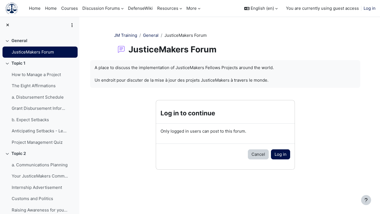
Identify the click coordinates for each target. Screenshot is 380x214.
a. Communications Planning (40, 164)
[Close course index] (7, 25)
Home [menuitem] (35, 8)
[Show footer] (366, 200)
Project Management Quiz (37, 142)
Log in (370, 8)
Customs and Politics (32, 198)
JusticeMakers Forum (33, 52)
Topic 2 (18, 153)
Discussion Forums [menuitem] (101, 8)
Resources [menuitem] (167, 8)
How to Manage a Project (36, 74)
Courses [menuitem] (69, 8)
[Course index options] (72, 25)
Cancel (258, 154)
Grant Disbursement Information (40, 108)
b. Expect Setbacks (30, 119)
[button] (261, 8)
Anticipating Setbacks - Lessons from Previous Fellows (40, 130)
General (19, 40)
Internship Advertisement (37, 187)
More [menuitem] (191, 8)
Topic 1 (18, 63)
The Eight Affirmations (34, 85)
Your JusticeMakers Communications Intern (40, 176)
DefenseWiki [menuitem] (140, 8)
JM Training (125, 35)
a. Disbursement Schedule (38, 97)
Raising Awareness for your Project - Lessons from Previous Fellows (40, 210)
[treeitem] (39, 46)
